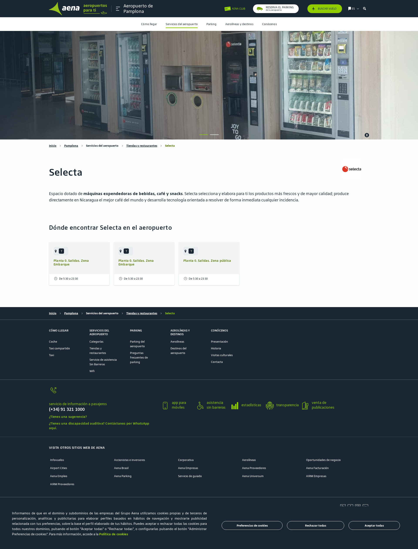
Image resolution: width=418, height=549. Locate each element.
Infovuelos (57, 460)
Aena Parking (122, 476)
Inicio (52, 146)
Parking (211, 24)
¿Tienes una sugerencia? (68, 417)
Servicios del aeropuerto (181, 24)
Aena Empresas (188, 468)
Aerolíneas (177, 341)
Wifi (91, 371)
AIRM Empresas (316, 476)
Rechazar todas (315, 525)
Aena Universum (253, 476)
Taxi (51, 355)
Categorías (96, 341)
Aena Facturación (317, 468)
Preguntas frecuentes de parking (139, 357)
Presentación (219, 341)
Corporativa (186, 460)
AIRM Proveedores (62, 484)
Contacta (217, 362)
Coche (53, 341)
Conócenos (269, 24)
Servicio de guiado (190, 476)
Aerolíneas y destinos (239, 24)
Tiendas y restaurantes (141, 146)
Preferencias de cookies (252, 525)
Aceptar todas (374, 525)
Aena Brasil (121, 468)
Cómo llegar (149, 24)
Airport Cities (58, 468)
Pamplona (71, 146)
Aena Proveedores (254, 468)
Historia (216, 348)
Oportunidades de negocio (323, 460)
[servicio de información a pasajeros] (103, 392)
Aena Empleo (58, 476)
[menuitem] (149, 24)
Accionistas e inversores (129, 460)
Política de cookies (113, 534)
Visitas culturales (222, 355)
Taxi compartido (59, 348)
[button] (118, 9)
